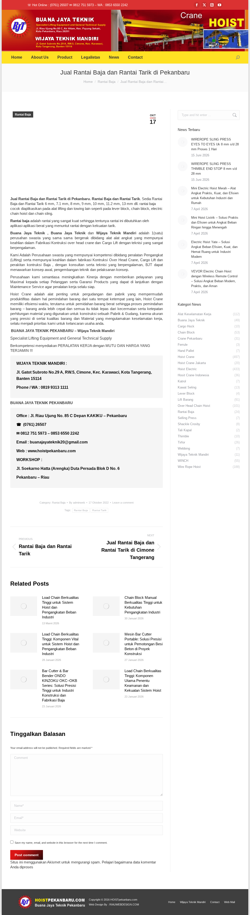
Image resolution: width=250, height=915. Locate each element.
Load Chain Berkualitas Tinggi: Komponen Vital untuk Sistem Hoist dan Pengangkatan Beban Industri (60, 644)
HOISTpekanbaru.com (123, 899)
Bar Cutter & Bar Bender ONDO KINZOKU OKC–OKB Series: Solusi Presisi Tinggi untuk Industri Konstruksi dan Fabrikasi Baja (59, 685)
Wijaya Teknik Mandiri (96, 331)
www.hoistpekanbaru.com (52, 451)
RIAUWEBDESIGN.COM (124, 904)
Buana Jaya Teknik (28, 233)
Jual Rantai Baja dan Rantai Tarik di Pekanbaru (50, 199)
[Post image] (23, 606)
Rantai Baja (23, 114)
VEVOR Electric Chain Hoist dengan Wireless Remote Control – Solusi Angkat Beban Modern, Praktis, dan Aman (214, 278)
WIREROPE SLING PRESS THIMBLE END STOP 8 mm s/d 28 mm (214, 168)
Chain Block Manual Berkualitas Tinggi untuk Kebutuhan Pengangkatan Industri (143, 604)
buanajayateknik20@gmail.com (59, 442)
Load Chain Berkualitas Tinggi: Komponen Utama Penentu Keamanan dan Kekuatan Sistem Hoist (143, 680)
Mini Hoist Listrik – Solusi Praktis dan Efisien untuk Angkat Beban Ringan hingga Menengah (214, 222)
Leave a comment (123, 502)
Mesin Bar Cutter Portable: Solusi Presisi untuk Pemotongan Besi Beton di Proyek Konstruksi (144, 644)
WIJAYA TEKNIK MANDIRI (40, 363)
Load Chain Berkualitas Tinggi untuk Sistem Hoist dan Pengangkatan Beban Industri (60, 607)
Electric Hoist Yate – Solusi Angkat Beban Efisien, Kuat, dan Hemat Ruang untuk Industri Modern (214, 249)
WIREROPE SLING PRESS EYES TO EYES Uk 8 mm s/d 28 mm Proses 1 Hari (215, 144)
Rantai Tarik (130, 199)
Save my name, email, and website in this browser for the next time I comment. (61, 842)
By (77, 502)
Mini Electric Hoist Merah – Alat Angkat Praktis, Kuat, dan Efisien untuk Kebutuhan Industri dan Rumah (215, 195)
